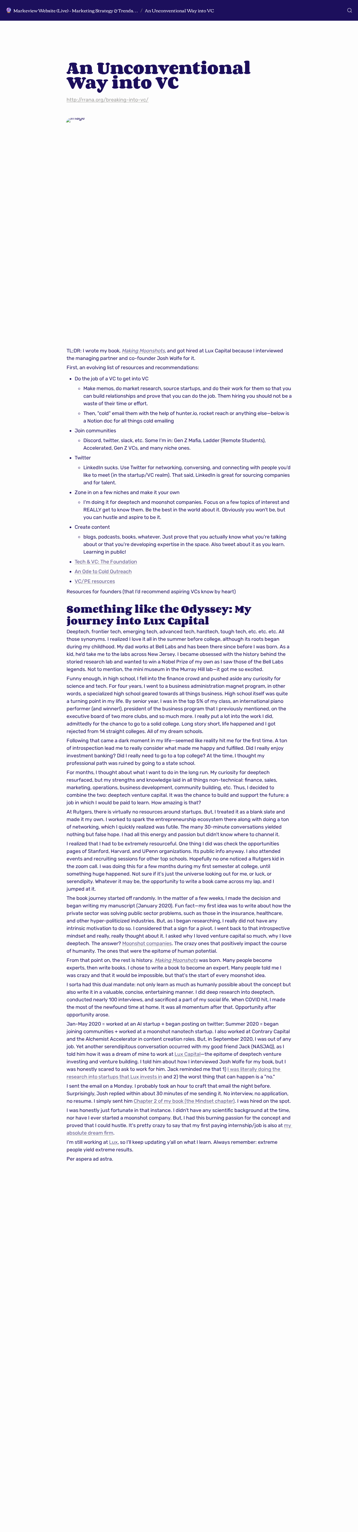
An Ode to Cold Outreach (103, 571)
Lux (113, 1142)
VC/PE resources (95, 581)
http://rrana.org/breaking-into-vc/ (108, 100)
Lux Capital (188, 1054)
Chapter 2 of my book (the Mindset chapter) (184, 1101)
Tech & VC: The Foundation (106, 562)
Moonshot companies (147, 943)
